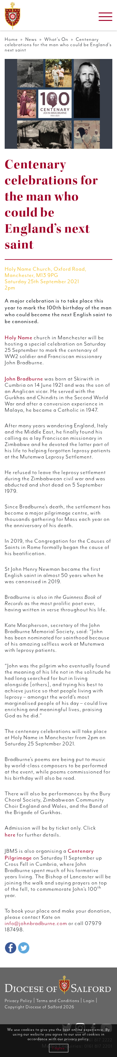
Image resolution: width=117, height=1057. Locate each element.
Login (89, 1000)
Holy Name (18, 337)
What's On (56, 39)
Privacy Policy (18, 1000)
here (10, 834)
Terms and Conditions (57, 1000)
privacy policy (76, 1039)
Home (11, 39)
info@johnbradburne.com (36, 923)
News (31, 39)
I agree (58, 1048)
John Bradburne (24, 378)
